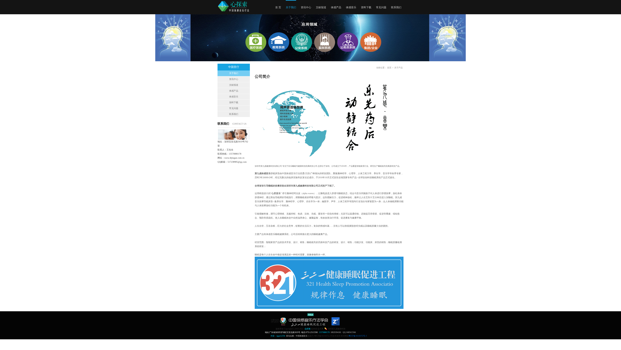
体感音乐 (351, 7)
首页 (389, 67)
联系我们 (396, 7)
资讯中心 (306, 7)
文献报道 (321, 7)
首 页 (278, 7)
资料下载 (366, 7)
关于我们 (291, 7)
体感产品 (336, 7)
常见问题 (381, 7)
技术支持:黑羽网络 (340, 336)
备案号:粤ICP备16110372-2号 (320, 336)
